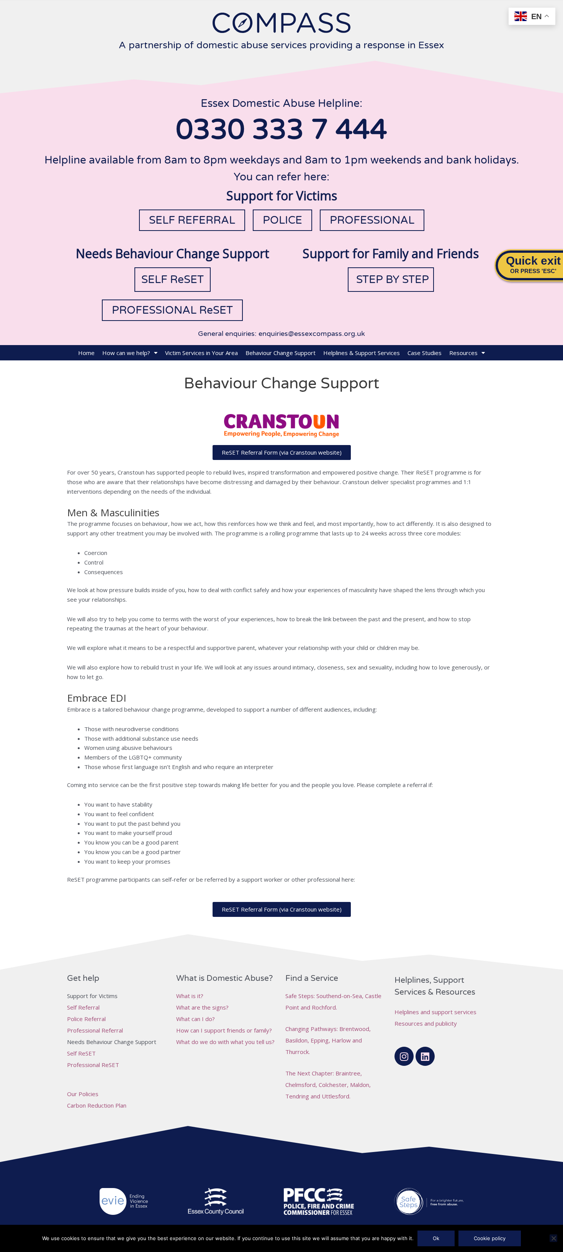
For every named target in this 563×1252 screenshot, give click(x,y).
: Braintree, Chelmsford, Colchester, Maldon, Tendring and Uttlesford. (328, 1084)
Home (86, 353)
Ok (436, 1238)
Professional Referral (95, 1030)
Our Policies (82, 1094)
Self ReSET (81, 1053)
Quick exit (533, 260)
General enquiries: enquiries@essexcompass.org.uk (281, 333)
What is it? (189, 996)
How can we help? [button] (126, 353)
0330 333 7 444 (281, 130)
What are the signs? (202, 1007)
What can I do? (195, 1019)
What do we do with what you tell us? (225, 1042)
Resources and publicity (425, 1023)
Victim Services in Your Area (201, 353)
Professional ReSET (93, 1065)
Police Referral (86, 1019)
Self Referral (83, 1007)
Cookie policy (490, 1238)
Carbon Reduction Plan (96, 1105)
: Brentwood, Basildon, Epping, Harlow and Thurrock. (328, 1040)
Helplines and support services (435, 1012)
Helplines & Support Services (361, 353)
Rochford (324, 1007)
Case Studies (425, 353)
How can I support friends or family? (224, 1030)
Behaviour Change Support (280, 353)
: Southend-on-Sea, (325, 996)
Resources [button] (463, 353)
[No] (553, 1238)
